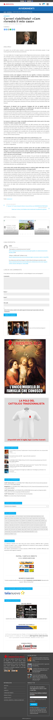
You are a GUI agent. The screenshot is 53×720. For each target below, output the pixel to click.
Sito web (6, 302)
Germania (30, 520)
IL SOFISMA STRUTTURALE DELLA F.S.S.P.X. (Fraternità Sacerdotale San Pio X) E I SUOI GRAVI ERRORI (40, 670)
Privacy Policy (7, 695)
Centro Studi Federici (15, 518)
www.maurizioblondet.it (30, 531)
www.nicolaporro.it (10, 533)
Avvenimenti (7, 16)
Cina (42, 518)
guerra (43, 520)
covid (7, 520)
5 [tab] (27, 234)
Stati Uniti (14, 529)
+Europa (8, 516)
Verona (7, 531)
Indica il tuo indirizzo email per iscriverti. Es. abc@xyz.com (38, 700)
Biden (7, 518)
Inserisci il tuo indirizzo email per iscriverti (38, 693)
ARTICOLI (6, 685)
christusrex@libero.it (8, 662)
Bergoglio (40, 516)
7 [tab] (30, 234)
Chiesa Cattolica (26, 518)
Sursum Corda (22, 529)
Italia (34, 522)
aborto (14, 516)
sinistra (7, 529)
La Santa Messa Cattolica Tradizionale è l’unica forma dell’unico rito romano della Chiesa (40, 659)
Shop (5, 688)
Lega (39, 522)
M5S (43, 522)
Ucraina (36, 529)
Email (5, 297)
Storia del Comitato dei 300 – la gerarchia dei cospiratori (22, 456)
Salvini (44, 527)
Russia (38, 527)
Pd (28, 527)
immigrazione (27, 522)
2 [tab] (22, 234)
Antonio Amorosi (31, 516)
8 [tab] (32, 234)
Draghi (12, 520)
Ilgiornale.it (8, 522)
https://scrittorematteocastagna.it (36, 328)
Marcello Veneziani (10, 525)
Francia (18, 520)
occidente (13, 527)
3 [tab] (24, 234)
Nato (7, 527)
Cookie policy (7, 697)
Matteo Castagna (21, 525)
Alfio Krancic (22, 516)
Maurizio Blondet (40, 525)
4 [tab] (25, 234)
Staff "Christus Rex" (17, 24)
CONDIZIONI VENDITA (8, 692)
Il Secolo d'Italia (18, 522)
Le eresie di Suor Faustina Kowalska (24, 493)
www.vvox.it (9, 199)
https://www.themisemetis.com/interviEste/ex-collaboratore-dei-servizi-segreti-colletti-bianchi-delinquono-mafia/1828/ (28, 262)
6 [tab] (29, 234)
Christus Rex (36, 518)
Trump (29, 529)
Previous (5, 227)
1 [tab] (20, 234)
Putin (33, 527)
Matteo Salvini (31, 525)
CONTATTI (6, 690)
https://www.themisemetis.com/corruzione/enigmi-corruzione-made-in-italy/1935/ (29, 257)
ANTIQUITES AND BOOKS (39, 636)
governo (37, 520)
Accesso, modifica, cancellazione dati (14, 700)
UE (41, 529)
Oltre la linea (21, 527)
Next (48, 227)
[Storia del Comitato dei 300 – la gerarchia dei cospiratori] (6, 457)
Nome (5, 291)
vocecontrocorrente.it (17, 531)
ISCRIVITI (33, 704)
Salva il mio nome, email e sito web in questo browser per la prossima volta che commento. (24, 310)
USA (45, 529)
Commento (6, 276)
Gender (24, 520)
